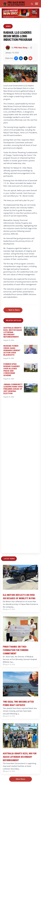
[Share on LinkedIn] (21, 58)
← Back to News (13, 310)
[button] (4, 13)
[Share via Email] (30, 58)
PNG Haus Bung (20, 48)
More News (20, 779)
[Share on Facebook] (16, 58)
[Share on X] (26, 58)
